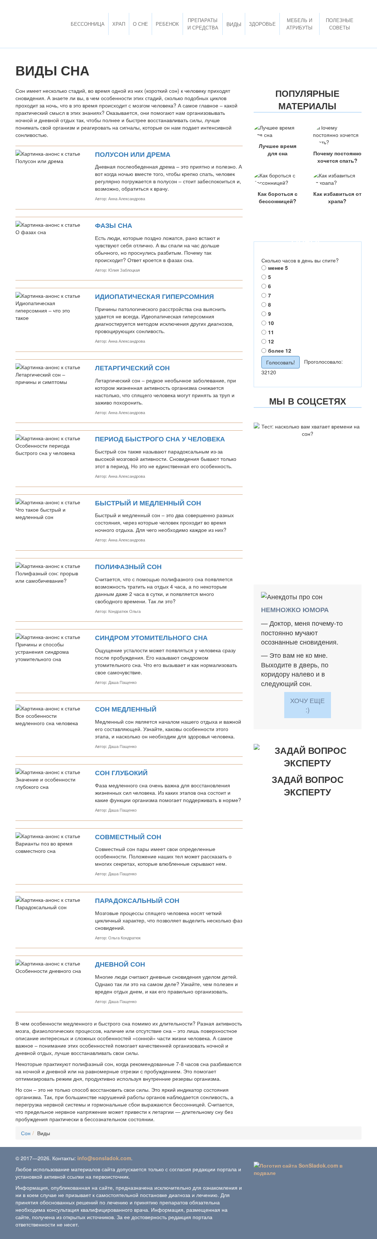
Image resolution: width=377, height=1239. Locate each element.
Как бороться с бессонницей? (277, 197)
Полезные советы (339, 24)
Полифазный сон (128, 566)
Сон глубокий (121, 772)
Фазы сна (113, 225)
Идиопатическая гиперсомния (154, 296)
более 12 (279, 350)
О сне (140, 23)
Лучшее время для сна (277, 149)
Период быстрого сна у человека (160, 439)
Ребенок (167, 23)
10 (271, 322)
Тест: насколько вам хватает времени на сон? (307, 456)
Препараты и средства (202, 24)
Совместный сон (128, 836)
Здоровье (262, 23)
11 (271, 332)
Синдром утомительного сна (151, 637)
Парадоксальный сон (137, 900)
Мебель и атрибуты (299, 24)
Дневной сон (120, 964)
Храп (118, 23)
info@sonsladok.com (104, 1158)
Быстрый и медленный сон (148, 503)
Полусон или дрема (132, 154)
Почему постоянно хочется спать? (337, 156)
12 (271, 341)
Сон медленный (125, 709)
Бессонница (88, 23)
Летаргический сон (132, 368)
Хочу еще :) (307, 704)
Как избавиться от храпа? (337, 197)
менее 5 (278, 267)
